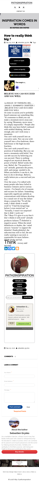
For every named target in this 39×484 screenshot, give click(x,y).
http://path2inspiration (22, 479)
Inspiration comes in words (19, 22)
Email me (19, 281)
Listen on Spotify (19, 69)
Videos (20, 293)
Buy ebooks (19, 452)
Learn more (19, 285)
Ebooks (19, 290)
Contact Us (21, 11)
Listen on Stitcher (20, 75)
